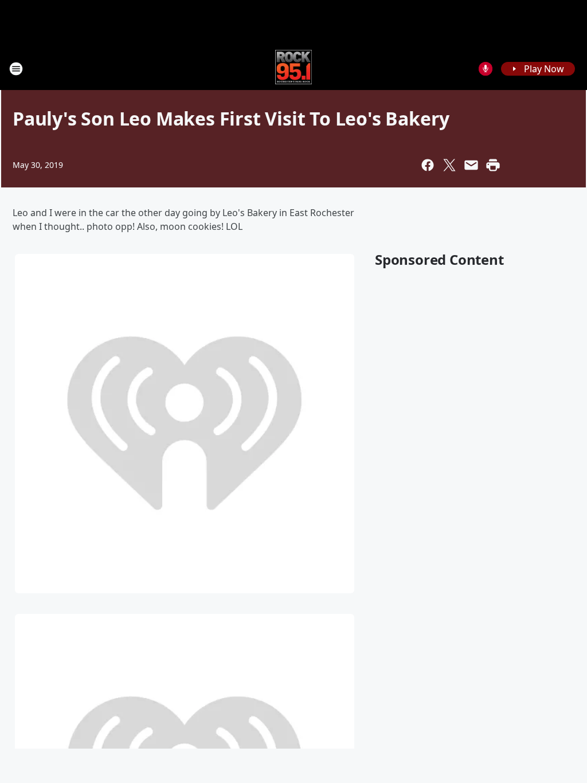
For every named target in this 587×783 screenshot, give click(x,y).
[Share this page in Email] (471, 165)
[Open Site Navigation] (16, 69)
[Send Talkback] (485, 69)
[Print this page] (493, 165)
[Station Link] (293, 68)
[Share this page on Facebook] (428, 165)
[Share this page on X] (449, 165)
